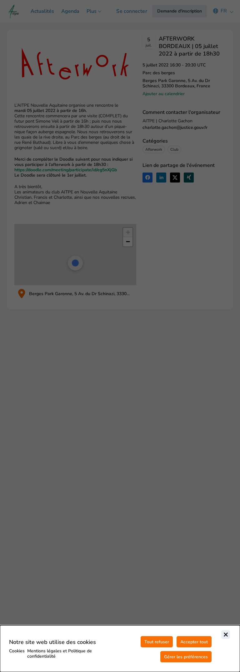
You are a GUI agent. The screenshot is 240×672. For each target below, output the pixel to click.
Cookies (17, 651)
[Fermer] (225, 634)
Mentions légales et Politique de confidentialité (59, 653)
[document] (120, 648)
